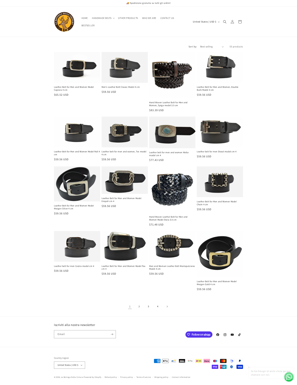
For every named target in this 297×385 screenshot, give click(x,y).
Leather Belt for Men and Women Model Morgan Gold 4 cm (217, 283)
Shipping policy (161, 377)
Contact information (181, 377)
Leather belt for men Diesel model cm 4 (216, 151)
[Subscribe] (112, 334)
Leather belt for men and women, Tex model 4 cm (124, 153)
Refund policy (111, 377)
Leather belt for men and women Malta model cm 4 (169, 154)
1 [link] (130, 306)
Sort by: (193, 46)
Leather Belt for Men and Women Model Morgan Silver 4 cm (74, 207)
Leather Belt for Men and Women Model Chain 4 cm (217, 203)
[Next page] (167, 306)
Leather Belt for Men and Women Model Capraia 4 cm (74, 88)
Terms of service (143, 377)
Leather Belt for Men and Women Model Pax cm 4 (124, 267)
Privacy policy (126, 377)
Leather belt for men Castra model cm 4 (74, 266)
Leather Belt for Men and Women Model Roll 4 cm (77, 153)
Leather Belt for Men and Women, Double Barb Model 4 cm (217, 88)
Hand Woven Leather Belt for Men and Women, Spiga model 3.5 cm (168, 104)
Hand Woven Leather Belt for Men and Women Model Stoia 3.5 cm (168, 218)
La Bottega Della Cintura (72, 377)
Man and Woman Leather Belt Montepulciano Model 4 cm (172, 267)
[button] (103, 18)
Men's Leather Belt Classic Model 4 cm (121, 87)
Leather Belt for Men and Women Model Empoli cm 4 (121, 200)
